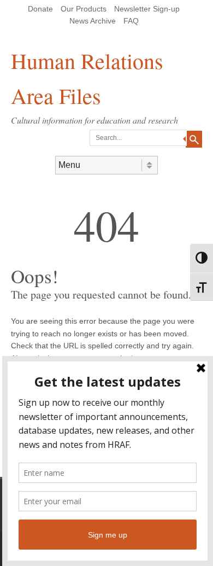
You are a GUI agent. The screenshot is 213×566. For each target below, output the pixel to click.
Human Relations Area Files (87, 78)
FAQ (131, 20)
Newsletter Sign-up (147, 8)
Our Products (83, 8)
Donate (40, 8)
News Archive (92, 20)
